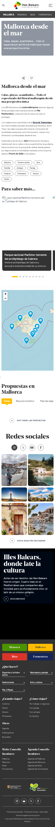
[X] (23, 447)
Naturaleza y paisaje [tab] (39, 672)
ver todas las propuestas (31, 420)
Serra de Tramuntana (42, 122)
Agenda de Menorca (36, 762)
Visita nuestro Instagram (31, 541)
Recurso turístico (25, 400)
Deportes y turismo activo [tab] (11, 673)
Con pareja (34, 708)
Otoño (6, 179)
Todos (6, 400)
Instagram (14, 447)
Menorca (6, 762)
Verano (36, 173)
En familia (33, 716)
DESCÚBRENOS (17, 599)
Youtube (32, 447)
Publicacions (8, 732)
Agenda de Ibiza (35, 765)
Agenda (5, 728)
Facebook (41, 447)
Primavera (21, 173)
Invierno (7, 173)
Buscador (6, 737)
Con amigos (34, 712)
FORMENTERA (45, 14)
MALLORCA (8, 14)
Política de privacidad (15, 812)
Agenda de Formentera (38, 769)
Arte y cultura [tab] (36, 682)
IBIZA (32, 14)
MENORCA (22, 14)
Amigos (20, 168)
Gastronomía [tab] (8, 682)
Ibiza (4, 765)
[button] (15, 276)
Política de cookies (31, 812)
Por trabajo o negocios (39, 703)
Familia (7, 168)
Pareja (32, 168)
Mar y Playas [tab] (7, 690)
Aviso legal (44, 812)
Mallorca (6, 758)
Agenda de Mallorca (36, 758)
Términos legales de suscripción (27, 815)
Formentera (7, 769)
